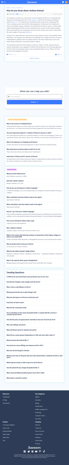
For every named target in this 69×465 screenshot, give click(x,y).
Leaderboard (6, 397)
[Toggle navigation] (2, 2)
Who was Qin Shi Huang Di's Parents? (18, 351)
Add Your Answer (34, 58)
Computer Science (40, 415)
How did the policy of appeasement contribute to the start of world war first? (31, 320)
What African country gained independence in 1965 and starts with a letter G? (31, 335)
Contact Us (38, 428)
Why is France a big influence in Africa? (19, 287)
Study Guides (6, 434)
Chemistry (38, 400)
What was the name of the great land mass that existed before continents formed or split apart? (34, 356)
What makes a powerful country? (17, 378)
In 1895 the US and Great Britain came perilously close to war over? (28, 277)
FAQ (4, 440)
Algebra (37, 397)
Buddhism (28, 32)
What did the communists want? (17, 308)
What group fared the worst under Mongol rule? (21, 292)
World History (19, 7)
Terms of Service (39, 431)
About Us (37, 425)
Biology (37, 403)
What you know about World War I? (18, 340)
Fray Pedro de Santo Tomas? (15, 302)
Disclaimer (38, 437)
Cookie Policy (38, 440)
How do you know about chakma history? (25, 10)
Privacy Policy (38, 434)
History (13, 7)
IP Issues (37, 443)
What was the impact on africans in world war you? (23, 297)
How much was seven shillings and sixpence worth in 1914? (25, 345)
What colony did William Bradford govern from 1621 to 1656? (25, 373)
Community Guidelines (9, 425)
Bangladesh (33, 20)
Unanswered (6, 403)
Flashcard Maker (7, 431)
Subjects (9, 7)
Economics (38, 419)
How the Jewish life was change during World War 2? (23, 368)
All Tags (5, 400)
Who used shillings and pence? (16, 325)
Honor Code (6, 428)
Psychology (38, 412)
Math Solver (6, 437)
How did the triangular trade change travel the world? (23, 282)
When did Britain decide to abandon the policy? (21, 330)
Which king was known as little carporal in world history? (24, 363)
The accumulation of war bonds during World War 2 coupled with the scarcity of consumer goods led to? (32, 313)
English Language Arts (41, 409)
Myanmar (15, 22)
